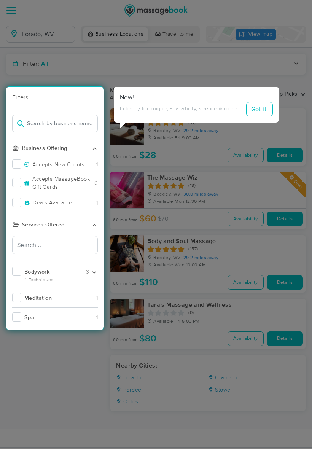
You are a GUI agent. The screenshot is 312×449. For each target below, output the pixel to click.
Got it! (259, 109)
